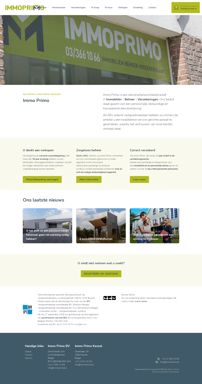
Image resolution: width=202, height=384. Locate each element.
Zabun (170, 369)
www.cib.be (141, 301)
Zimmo (176, 369)
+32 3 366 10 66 (56, 364)
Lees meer (139, 179)
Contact (152, 7)
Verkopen (123, 7)
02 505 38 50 (67, 324)
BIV (88, 301)
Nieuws (28, 358)
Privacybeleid (174, 372)
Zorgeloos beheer (88, 150)
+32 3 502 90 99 (83, 361)
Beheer (43, 7)
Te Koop (95, 7)
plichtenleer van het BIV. (54, 317)
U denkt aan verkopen (38, 150)
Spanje (28, 351)
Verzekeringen (78, 7)
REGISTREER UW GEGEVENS (101, 273)
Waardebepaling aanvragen (42, 179)
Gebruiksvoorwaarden (160, 372)
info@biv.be (80, 324)
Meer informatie (89, 179)
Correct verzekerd (142, 150)
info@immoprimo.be (57, 367)
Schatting (138, 7)
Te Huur (109, 7)
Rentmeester (59, 7)
